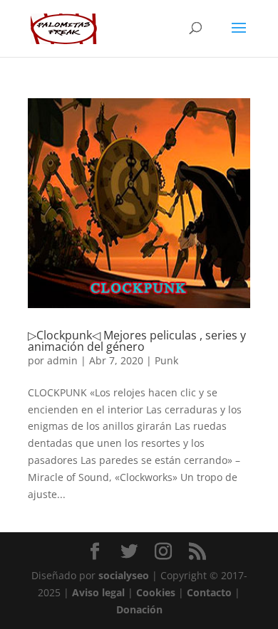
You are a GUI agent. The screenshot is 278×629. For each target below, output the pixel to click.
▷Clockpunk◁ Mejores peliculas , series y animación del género (137, 340)
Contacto (209, 592)
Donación (139, 609)
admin (62, 360)
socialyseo (123, 575)
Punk (166, 360)
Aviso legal (98, 592)
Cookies (155, 592)
